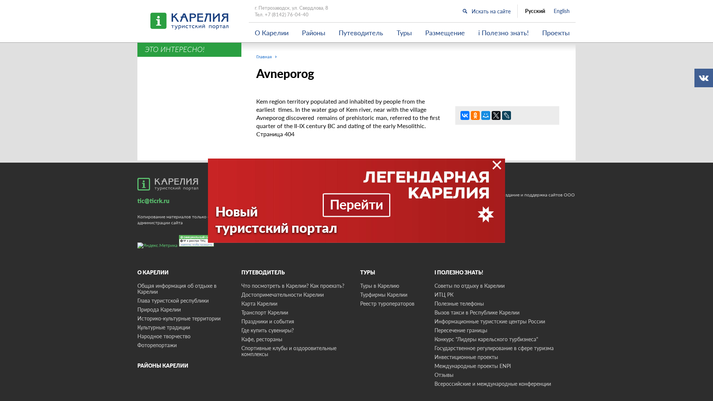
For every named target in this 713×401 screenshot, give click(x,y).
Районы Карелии (162, 365)
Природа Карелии (159, 309)
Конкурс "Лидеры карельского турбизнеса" (486, 339)
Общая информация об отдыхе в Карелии (176, 289)
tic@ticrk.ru (153, 200)
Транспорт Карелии (264, 312)
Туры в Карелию (379, 286)
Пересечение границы (460, 330)
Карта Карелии (259, 303)
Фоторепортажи (157, 345)
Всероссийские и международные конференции (492, 384)
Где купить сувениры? (267, 330)
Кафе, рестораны (261, 339)
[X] (496, 115)
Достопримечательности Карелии (282, 294)
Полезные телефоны (459, 303)
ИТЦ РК (443, 294)
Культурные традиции (163, 327)
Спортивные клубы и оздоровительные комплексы (288, 351)
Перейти (356, 204)
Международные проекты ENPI (472, 366)
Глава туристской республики (173, 300)
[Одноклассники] (475, 115)
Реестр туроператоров (387, 303)
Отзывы (443, 375)
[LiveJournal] (506, 115)
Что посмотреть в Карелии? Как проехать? (292, 286)
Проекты (556, 33)
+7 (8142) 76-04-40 (287, 14)
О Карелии (272, 33)
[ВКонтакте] (464, 115)
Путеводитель (361, 33)
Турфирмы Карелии (383, 294)
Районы (313, 33)
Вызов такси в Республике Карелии (477, 312)
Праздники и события (267, 321)
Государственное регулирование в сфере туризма (494, 348)
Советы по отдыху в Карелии (469, 286)
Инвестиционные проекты (466, 357)
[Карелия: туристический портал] (167, 184)
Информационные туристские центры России (489, 321)
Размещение (445, 33)
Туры (404, 33)
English (562, 11)
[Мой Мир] (485, 115)
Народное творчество (164, 336)
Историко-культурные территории (179, 318)
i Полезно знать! (503, 33)
